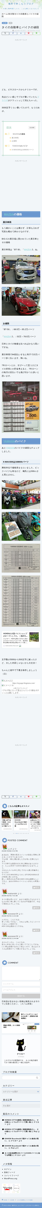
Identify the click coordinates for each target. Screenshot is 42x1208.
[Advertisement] (21, 63)
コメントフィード (11, 1175)
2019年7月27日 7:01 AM (10, 895)
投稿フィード (9, 1172)
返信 (37, 887)
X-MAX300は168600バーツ (23, 150)
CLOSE (32, 127)
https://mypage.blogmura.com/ (23, 683)
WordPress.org (10, 1178)
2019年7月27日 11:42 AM (10, 916)
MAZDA (16, 134)
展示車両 (15, 138)
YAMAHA (16, 146)
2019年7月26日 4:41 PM (10, 851)
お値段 (14, 141)
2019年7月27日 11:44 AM (10, 938)
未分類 (4, 23)
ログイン (8, 1169)
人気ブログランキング (20, 688)
